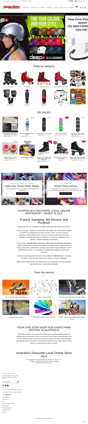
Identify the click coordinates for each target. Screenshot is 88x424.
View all (44, 166)
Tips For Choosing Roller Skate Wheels (16, 297)
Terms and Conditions (7, 407)
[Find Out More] (22, 189)
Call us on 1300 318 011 (22, 0)
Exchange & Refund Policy (8, 403)
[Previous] (81, 60)
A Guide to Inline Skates (16, 317)
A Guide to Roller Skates (44, 297)
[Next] (84, 60)
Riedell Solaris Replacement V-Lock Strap (44, 317)
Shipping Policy (5, 405)
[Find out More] (66, 189)
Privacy (4, 412)
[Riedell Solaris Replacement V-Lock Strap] (44, 307)
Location (30, 0)
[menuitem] (26, 7)
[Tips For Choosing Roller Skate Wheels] (15, 287)
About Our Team (6, 397)
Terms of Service (6, 410)
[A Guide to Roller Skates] (44, 287)
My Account (13, 0)
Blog (3, 0)
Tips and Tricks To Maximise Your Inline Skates (72, 297)
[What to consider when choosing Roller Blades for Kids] (72, 307)
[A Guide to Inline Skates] (15, 307)
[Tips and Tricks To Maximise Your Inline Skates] (72, 287)
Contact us (8, 0)
